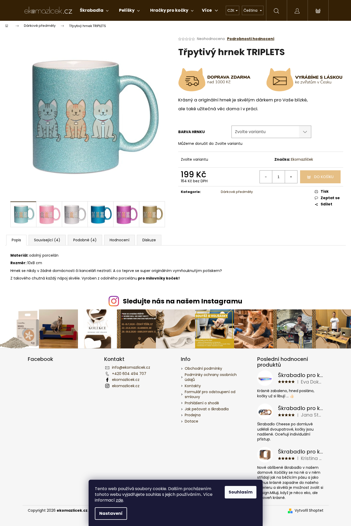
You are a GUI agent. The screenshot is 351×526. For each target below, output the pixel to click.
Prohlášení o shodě (202, 403)
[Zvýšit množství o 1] (291, 177)
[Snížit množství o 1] (266, 177)
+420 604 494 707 (129, 373)
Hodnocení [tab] (119, 240)
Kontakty (193, 385)
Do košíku (324, 176)
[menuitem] (94, 10)
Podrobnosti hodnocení (250, 38)
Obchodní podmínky (203, 368)
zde (119, 500)
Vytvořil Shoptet (309, 510)
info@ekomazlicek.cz (131, 367)
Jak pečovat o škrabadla (207, 409)
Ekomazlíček (302, 159)
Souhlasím (241, 492)
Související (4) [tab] (47, 240)
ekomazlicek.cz (126, 379)
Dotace (191, 421)
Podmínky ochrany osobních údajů (211, 377)
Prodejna (193, 415)
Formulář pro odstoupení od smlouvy (210, 394)
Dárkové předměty (237, 191)
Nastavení (111, 513)
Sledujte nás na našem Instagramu (182, 301)
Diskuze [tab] (149, 240)
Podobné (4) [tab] (85, 240)
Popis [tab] (16, 240)
